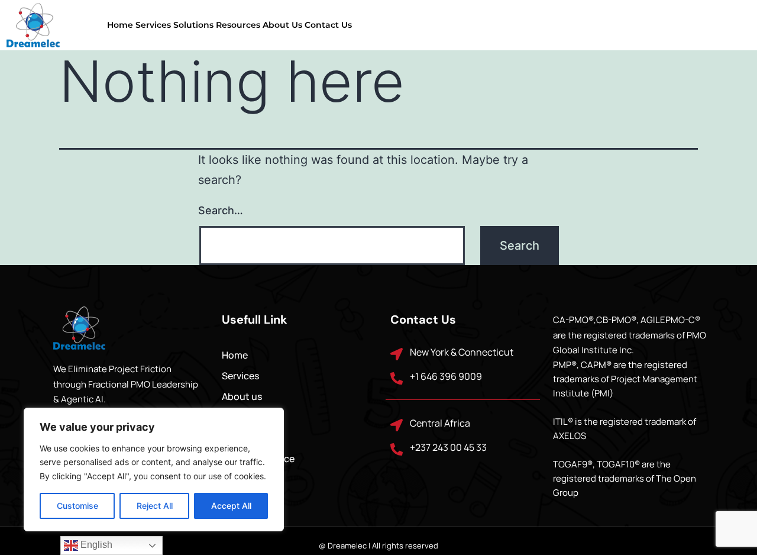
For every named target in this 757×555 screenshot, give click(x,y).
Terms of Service (258, 458)
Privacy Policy (252, 437)
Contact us (328, 25)
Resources (238, 25)
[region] (154, 469)
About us (282, 25)
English (95, 545)
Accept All (231, 506)
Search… (220, 210)
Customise (77, 506)
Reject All (155, 506)
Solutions (193, 25)
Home (120, 25)
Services (153, 25)
